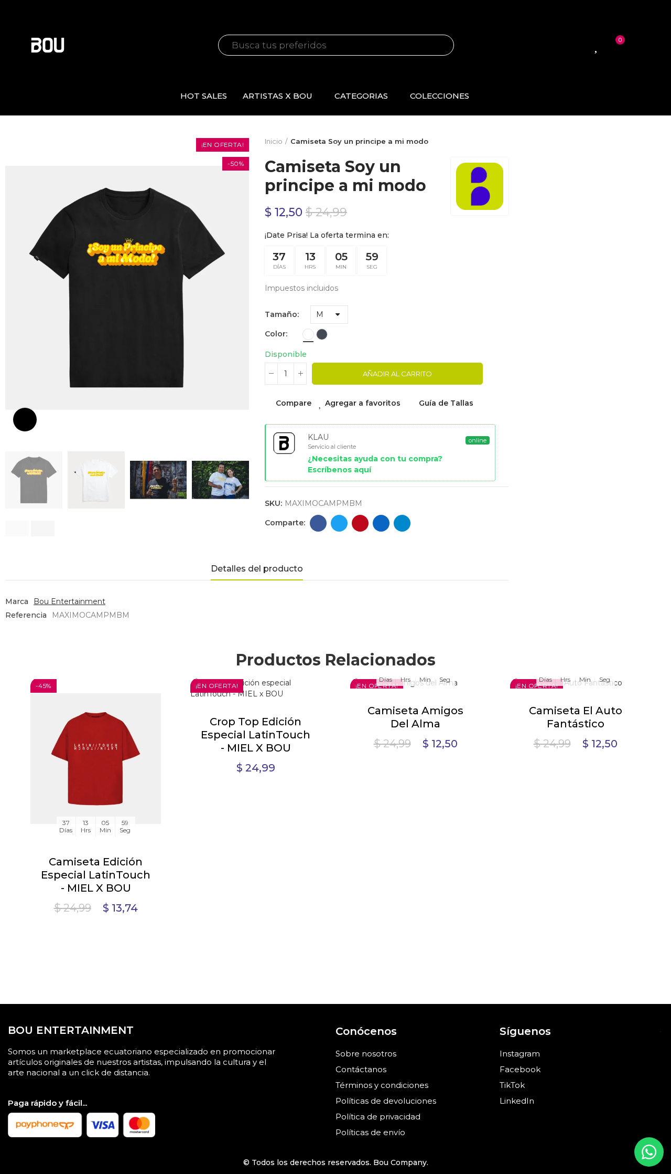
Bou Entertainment (69, 601)
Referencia (26, 615)
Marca (16, 601)
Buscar (435, 45)
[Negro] (322, 334)
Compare (293, 403)
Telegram (402, 523)
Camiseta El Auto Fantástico (575, 717)
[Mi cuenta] (639, 45)
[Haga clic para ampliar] (25, 419)
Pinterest (360, 523)
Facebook (318, 523)
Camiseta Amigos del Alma (415, 717)
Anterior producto (474, 141)
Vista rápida (135, 738)
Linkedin (381, 523)
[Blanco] (308, 334)
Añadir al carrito (397, 373)
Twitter (339, 523)
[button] (17, 528)
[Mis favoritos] (597, 45)
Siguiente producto (500, 141)
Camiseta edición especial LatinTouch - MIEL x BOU (95, 874)
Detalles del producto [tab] (257, 569)
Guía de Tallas (446, 403)
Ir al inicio (487, 141)
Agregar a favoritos (363, 403)
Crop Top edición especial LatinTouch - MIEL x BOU (255, 734)
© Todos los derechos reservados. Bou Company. (335, 1162)
